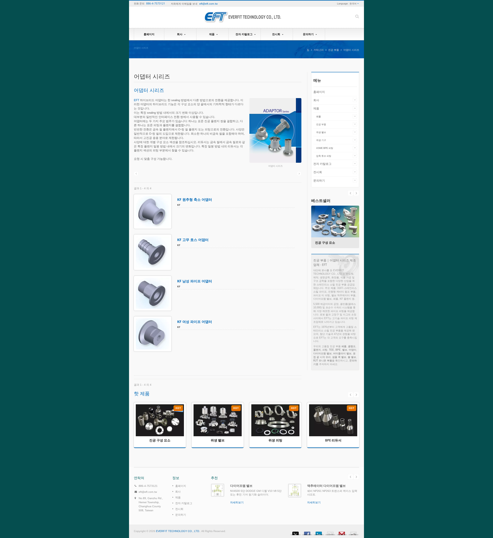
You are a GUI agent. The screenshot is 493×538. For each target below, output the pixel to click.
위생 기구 (321, 140)
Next (350, 193)
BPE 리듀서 (333, 440)
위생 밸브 (321, 132)
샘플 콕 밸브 (339, 357)
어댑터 (352, 349)
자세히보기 (157, 433)
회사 (180, 34)
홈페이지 (149, 34)
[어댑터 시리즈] (275, 130)
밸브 (344, 349)
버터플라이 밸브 (342, 353)
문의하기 (308, 34)
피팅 (324, 349)
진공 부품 (333, 49)
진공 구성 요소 (325, 242)
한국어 (353, 3)
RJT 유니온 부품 (322, 360)
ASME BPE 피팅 (324, 148)
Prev (356, 193)
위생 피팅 (275, 440)
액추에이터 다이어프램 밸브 (326, 486)
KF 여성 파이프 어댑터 (194, 321)
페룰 (318, 116)
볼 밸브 (352, 357)
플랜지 (317, 349)
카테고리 (319, 49)
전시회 (276, 34)
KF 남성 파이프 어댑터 (194, 281)
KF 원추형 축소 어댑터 (194, 199)
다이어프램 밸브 (322, 353)
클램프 (351, 346)
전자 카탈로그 (244, 34)
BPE (338, 349)
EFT (136, 100)
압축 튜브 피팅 (323, 156)
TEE (331, 349)
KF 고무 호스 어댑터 (193, 239)
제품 (212, 34)
